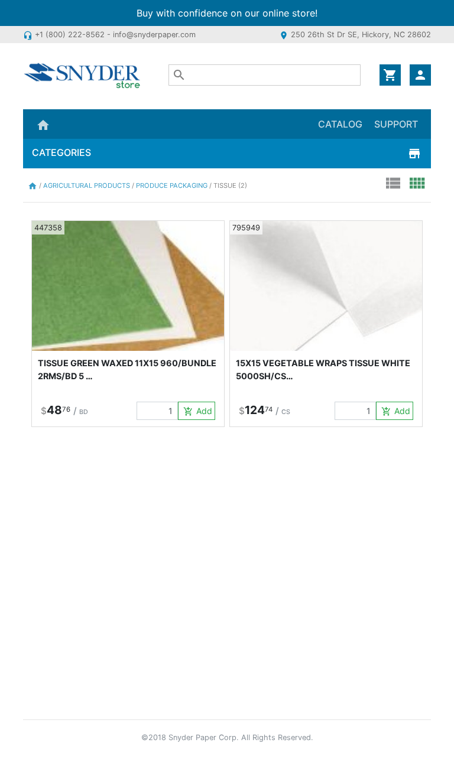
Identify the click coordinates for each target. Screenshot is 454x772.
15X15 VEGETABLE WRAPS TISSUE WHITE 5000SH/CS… (323, 369)
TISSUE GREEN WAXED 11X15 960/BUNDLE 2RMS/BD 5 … (127, 369)
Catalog (340, 124)
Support (396, 124)
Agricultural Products (87, 185)
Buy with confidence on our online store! (227, 13)
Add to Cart (199, 411)
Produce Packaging (172, 185)
